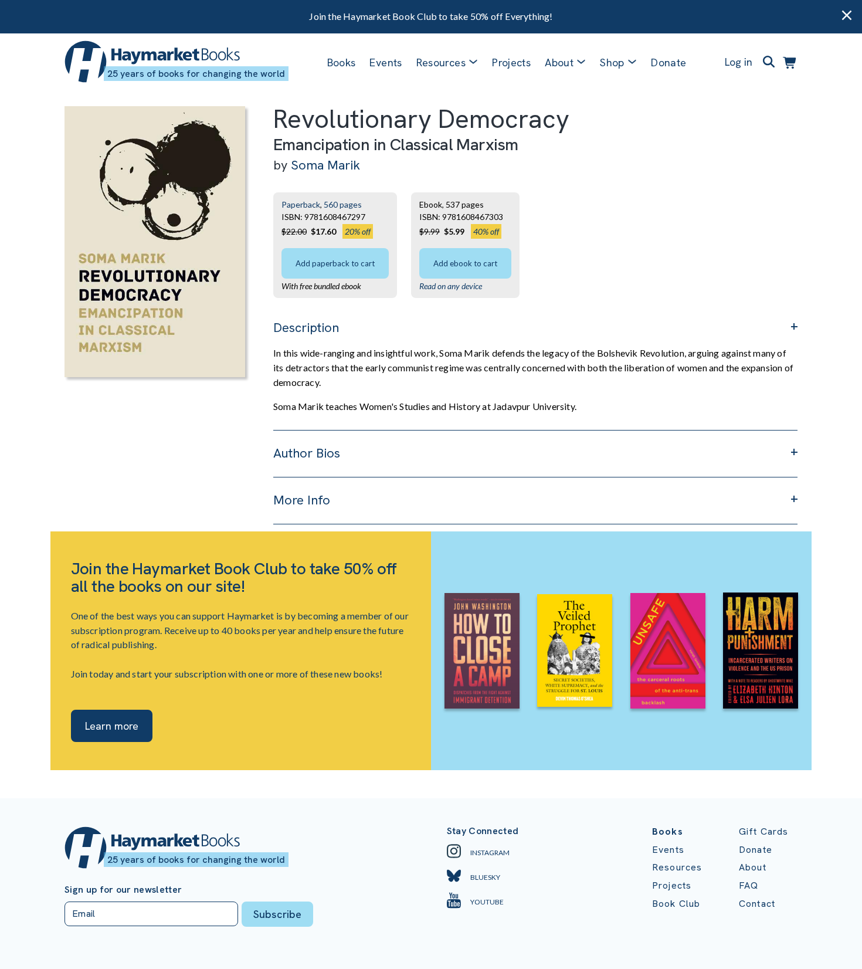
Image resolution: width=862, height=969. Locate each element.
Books (341, 62)
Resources (441, 62)
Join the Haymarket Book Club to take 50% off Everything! (430, 16)
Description (306, 327)
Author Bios (306, 453)
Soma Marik (325, 165)
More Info (301, 500)
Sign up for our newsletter (123, 890)
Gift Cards (764, 831)
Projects (511, 62)
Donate (668, 62)
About (752, 867)
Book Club (676, 903)
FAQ (748, 885)
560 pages (343, 204)
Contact (757, 903)
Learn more (111, 726)
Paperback (300, 204)
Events (385, 62)
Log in (738, 62)
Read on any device (450, 286)
